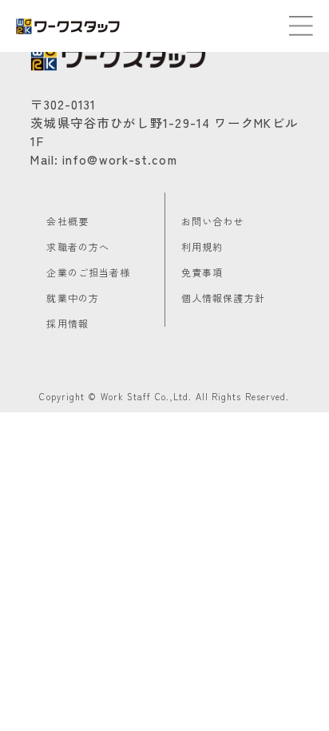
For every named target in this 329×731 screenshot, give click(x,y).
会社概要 (67, 221)
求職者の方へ (77, 246)
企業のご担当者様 (88, 272)
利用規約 (202, 246)
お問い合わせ (212, 221)
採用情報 (67, 323)
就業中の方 (72, 297)
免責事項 (202, 272)
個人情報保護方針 (223, 297)
